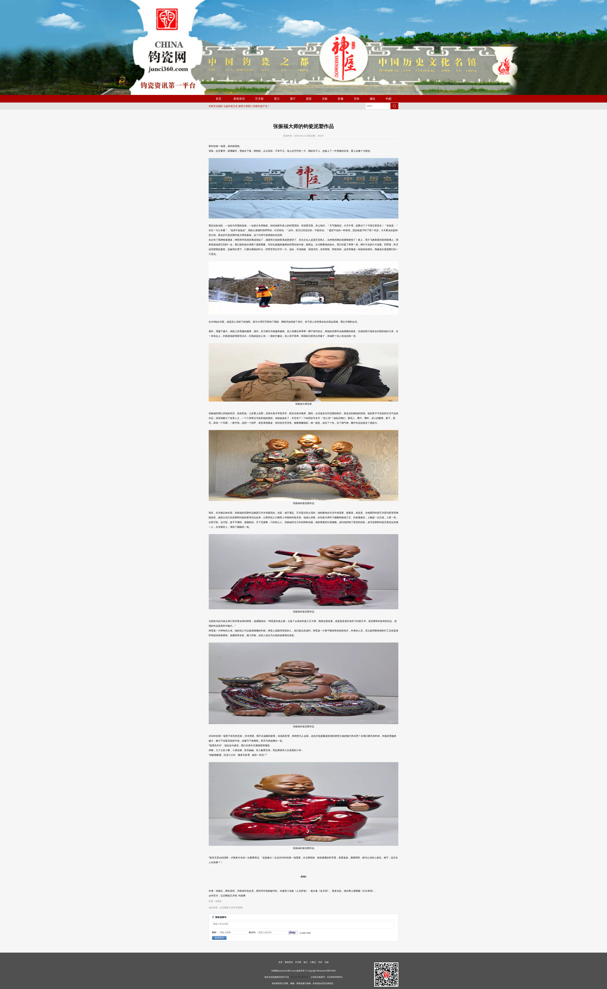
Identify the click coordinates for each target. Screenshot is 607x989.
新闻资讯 (239, 98)
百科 (356, 98)
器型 (309, 98)
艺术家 (259, 98)
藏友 (372, 98)
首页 (218, 98)
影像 (340, 98)
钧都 (388, 98)
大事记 (313, 962)
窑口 (277, 98)
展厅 (293, 98)
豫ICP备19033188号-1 (300, 977)
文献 (325, 98)
